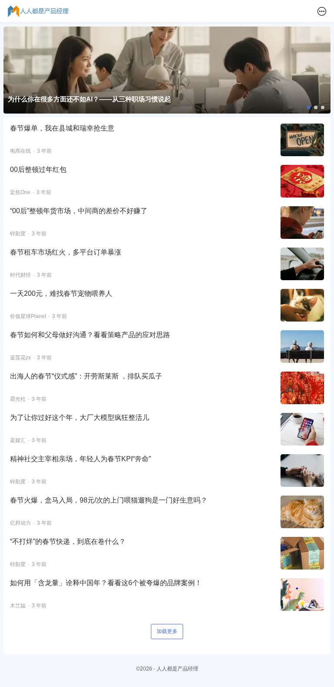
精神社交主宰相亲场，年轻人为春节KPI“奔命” (80, 458)
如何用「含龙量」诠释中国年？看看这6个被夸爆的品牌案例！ (106, 582)
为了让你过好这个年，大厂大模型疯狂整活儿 (79, 417)
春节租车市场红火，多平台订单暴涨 (65, 252)
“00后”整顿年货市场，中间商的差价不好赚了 (78, 210)
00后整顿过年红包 (38, 169)
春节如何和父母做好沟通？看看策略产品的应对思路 (90, 334)
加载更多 (167, 631)
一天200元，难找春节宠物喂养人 (61, 293)
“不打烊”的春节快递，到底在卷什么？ (68, 541)
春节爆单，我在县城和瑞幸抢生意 (62, 128)
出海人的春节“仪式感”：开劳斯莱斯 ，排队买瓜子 (86, 376)
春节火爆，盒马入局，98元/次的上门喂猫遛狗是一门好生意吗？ (108, 500)
